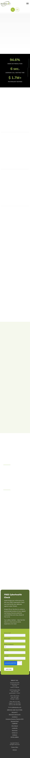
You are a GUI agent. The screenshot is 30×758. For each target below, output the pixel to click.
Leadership (14, 728)
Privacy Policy (14, 747)
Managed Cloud (14, 721)
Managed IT (15, 712)
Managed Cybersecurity (15, 714)
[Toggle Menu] (27, 3)
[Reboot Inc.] (5, 3)
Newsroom (14, 730)
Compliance (15, 717)
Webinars (14, 735)
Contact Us (14, 732)
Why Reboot (14, 726)
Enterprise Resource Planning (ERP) (15, 719)
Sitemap (15, 750)
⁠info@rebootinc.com (16, 707)
